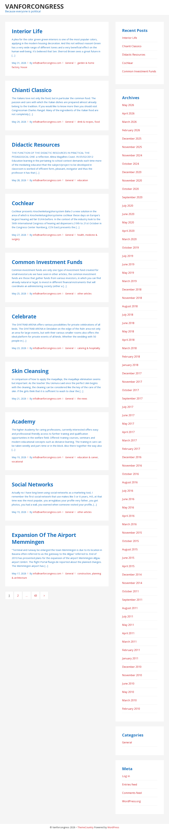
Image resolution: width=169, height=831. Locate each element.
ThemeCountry (85, 827)
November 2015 (132, 532)
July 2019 (127, 256)
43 (37, 595)
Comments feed (132, 793)
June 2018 (128, 323)
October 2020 (130, 189)
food (97, 121)
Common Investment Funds (47, 261)
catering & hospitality (88, 348)
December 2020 (131, 172)
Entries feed (129, 784)
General (69, 62)
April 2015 (128, 566)
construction (84, 573)
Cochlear (23, 203)
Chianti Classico (31, 90)
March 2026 (129, 122)
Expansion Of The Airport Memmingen (44, 538)
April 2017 (128, 432)
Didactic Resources (36, 144)
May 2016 (128, 507)
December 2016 (131, 457)
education (82, 180)
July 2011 (127, 616)
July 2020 (127, 205)
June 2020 (128, 214)
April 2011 (128, 633)
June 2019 (128, 264)
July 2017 (127, 407)
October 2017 (130, 390)
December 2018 (131, 289)
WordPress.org (131, 801)
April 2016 (128, 516)
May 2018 (128, 331)
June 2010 (128, 683)
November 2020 (132, 180)
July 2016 (127, 491)
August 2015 (130, 549)
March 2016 (129, 524)
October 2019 (130, 247)
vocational (17, 461)
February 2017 (131, 449)
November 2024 (132, 155)
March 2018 (129, 348)
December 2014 (131, 574)
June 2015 (128, 558)
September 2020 (132, 197)
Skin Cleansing (30, 370)
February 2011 (131, 650)
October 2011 (130, 591)
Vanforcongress (34, 6)
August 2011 (130, 608)
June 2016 (128, 499)
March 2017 (129, 440)
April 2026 (128, 113)
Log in (126, 776)
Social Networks (32, 484)
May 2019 (128, 273)
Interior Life (27, 31)
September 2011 (132, 600)
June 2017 (128, 415)
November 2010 (132, 675)
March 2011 (129, 641)
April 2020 (128, 231)
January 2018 (130, 365)
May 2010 (128, 692)
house (24, 67)
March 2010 (129, 700)
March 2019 (129, 281)
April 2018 (128, 340)
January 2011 (130, 658)
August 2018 (130, 306)
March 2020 (129, 239)
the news (82, 398)
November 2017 (132, 382)
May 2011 (128, 625)
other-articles (84, 293)
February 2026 (131, 130)
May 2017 (128, 423)
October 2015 (130, 541)
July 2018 (127, 314)
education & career (87, 457)
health (80, 234)
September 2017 (132, 398)
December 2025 (131, 138)
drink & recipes (85, 121)
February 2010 (131, 709)
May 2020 (128, 222)
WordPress (113, 827)
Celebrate (24, 316)
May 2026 (128, 105)
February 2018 (131, 356)
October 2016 (130, 474)
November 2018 (132, 298)
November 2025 (132, 147)
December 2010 (131, 667)
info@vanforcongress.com (47, 62)
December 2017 (131, 373)
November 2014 (132, 583)
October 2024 (130, 164)
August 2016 (130, 482)
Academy (23, 421)
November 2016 (132, 465)
